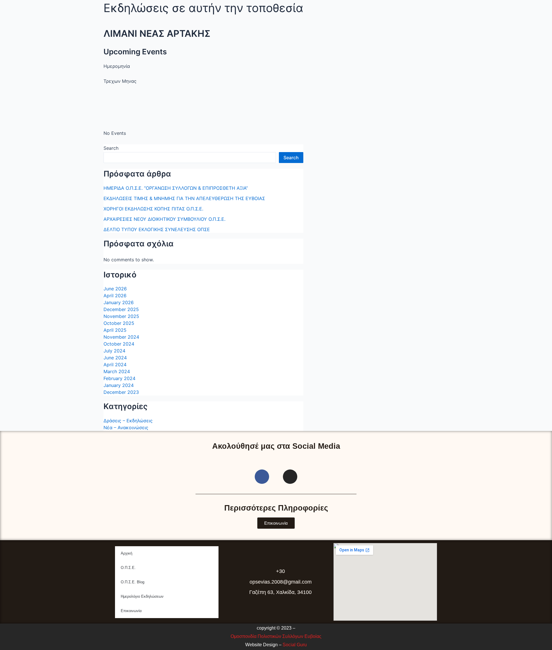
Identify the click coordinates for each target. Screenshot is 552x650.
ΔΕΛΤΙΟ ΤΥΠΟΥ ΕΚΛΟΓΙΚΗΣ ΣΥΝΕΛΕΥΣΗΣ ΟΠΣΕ (156, 229)
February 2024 (119, 378)
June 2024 (115, 358)
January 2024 (118, 385)
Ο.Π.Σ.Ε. (128, 567)
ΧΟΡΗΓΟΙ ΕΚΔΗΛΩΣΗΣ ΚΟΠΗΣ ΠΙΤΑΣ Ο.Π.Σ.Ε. (153, 209)
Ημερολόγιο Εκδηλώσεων (142, 596)
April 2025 (114, 330)
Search (110, 148)
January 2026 (118, 302)
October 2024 (118, 344)
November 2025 (121, 316)
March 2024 (116, 371)
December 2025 (121, 309)
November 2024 (121, 337)
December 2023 (121, 392)
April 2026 (114, 295)
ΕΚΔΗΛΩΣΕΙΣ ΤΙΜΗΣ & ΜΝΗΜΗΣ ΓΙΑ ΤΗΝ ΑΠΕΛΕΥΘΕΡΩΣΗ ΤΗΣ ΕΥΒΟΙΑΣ (184, 198)
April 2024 (114, 364)
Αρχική (126, 553)
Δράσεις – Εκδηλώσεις (128, 420)
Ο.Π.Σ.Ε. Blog (132, 582)
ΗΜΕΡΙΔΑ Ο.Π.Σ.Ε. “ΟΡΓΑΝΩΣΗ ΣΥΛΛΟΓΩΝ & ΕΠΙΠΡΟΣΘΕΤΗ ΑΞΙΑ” (175, 188)
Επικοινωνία (131, 611)
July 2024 (114, 351)
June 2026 (115, 289)
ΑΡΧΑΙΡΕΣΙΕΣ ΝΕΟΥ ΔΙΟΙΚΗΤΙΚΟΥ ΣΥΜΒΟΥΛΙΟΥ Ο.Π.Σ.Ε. (164, 219)
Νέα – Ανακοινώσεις (125, 427)
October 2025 (118, 323)
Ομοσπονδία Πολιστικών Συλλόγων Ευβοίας (276, 636)
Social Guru (295, 644)
